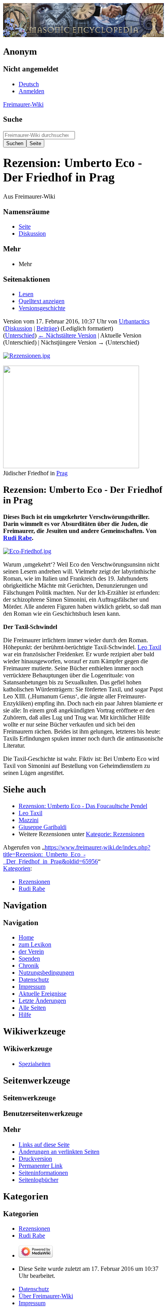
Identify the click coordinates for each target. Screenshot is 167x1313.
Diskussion (18, 328)
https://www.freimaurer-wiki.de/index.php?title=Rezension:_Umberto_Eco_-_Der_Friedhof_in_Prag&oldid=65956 (76, 854)
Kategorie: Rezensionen (115, 834)
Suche (12, 119)
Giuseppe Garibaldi (42, 827)
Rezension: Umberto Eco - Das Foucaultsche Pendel (83, 806)
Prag (62, 473)
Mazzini (28, 820)
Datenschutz (34, 1289)
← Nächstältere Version (67, 335)
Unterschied (20, 335)
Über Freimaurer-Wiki (46, 1296)
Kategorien (16, 868)
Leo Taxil (149, 647)
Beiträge (47, 328)
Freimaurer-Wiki (23, 104)
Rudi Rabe (17, 538)
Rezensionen (34, 881)
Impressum (32, 1303)
